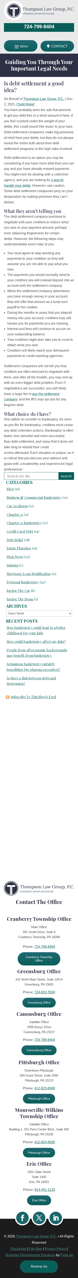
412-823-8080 (44, 1088)
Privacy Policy (55, 1249)
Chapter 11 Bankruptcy (24, 523)
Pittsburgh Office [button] (39, 1098)
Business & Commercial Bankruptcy (34, 497)
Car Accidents (17, 506)
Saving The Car (18, 590)
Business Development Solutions (30, 1255)
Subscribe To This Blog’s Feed (33, 697)
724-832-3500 (44, 992)
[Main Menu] (20, 46)
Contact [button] (59, 46)
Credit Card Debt (20, 531)
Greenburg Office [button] (39, 1002)
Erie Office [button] (39, 1200)
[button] (74, 1248)
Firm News (15, 556)
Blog (10, 489)
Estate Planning (19, 548)
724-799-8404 (39, 26)
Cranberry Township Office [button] (39, 958)
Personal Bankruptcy (23, 582)
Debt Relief (25, 104)
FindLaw (66, 1255)
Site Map (35, 1249)
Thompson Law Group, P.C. (43, 99)
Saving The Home (20, 599)
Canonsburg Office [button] (39, 1050)
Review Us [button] (39, 1266)
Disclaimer (18, 1249)
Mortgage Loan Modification (29, 574)
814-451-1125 (45, 1190)
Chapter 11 (15, 514)
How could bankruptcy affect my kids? (36, 641)
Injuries (13, 565)
